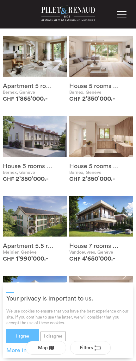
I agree (22, 336)
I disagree (53, 336)
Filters (87, 347)
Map (43, 347)
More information (28, 350)
